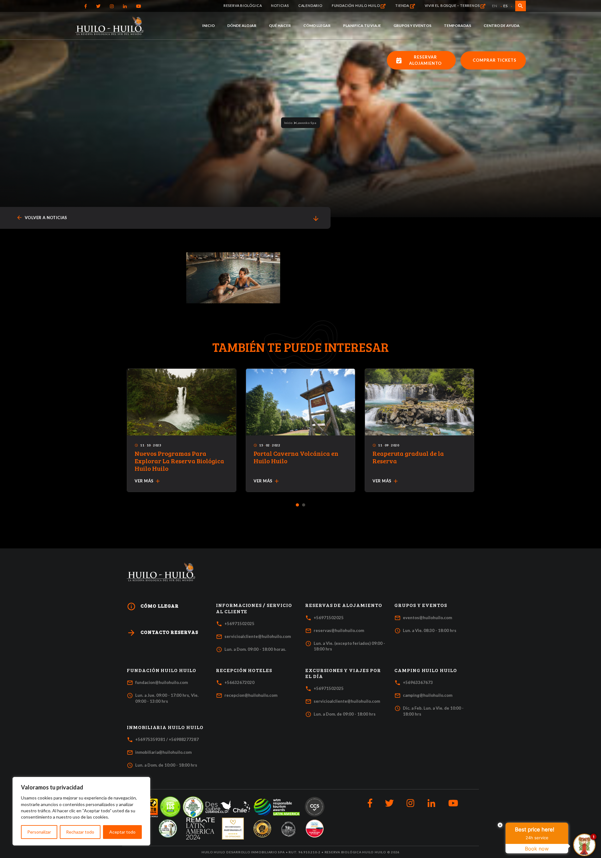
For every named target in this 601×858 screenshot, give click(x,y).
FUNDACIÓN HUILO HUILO (356, 5)
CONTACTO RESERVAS (162, 632)
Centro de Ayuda (502, 25)
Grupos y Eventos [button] (420, 605)
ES (505, 5)
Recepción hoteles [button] (244, 670)
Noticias (280, 5)
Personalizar (39, 832)
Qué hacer (280, 25)
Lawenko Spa (306, 123)
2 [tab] (303, 505)
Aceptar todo (122, 832)
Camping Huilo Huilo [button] (425, 670)
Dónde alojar (241, 25)
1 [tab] (297, 505)
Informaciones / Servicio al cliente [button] (254, 608)
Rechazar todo (80, 832)
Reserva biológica (242, 5)
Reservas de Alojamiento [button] (343, 605)
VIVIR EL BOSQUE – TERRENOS (453, 5)
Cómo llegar (317, 25)
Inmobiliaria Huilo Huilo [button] (165, 727)
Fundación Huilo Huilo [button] (161, 670)
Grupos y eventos (412, 25)
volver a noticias (41, 218)
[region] (81, 811)
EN (494, 5)
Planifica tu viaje (362, 25)
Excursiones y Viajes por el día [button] (343, 673)
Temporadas (457, 25)
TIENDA (402, 5)
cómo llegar (153, 606)
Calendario (310, 5)
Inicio (208, 25)
